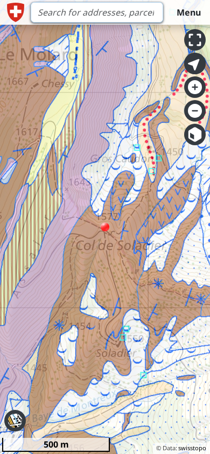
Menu (189, 12)
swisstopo (192, 448)
